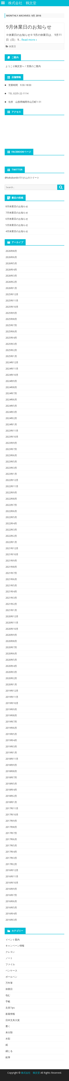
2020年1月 (11, 684)
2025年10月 (12, 306)
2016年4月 (11, 913)
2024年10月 (12, 374)
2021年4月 (11, 591)
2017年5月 (11, 845)
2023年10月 (12, 436)
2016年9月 (11, 888)
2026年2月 (11, 281)
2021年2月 (11, 603)
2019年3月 (11, 746)
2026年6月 (11, 257)
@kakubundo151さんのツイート (22, 177)
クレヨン (10, 951)
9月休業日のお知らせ (29, 27)
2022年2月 (11, 535)
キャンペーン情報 (15, 945)
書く (8, 1026)
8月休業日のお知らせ (17, 206)
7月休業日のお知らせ (17, 212)
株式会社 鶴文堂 (31, 1072)
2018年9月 (11, 764)
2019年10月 (12, 703)
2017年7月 (11, 833)
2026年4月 (11, 269)
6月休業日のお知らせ (17, 218)
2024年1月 (11, 424)
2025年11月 (12, 300)
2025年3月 (11, 343)
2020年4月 (11, 665)
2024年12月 (12, 362)
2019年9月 (11, 709)
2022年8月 (11, 498)
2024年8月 (11, 387)
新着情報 (10, 1013)
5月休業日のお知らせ (17, 225)
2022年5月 (11, 517)
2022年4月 (11, 523)
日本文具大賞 (13, 1020)
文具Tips (10, 1007)
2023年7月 (11, 449)
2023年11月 (12, 430)
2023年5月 (11, 461)
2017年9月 (11, 820)
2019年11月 (12, 696)
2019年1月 (11, 752)
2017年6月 (11, 839)
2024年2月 (11, 418)
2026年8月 (11, 250)
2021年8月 (11, 566)
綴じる (9, 1051)
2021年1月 (11, 610)
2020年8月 (11, 641)
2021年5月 (11, 585)
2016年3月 (11, 919)
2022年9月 (11, 492)
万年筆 (9, 982)
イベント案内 (13, 939)
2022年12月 (12, 480)
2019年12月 (12, 690)
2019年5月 (11, 734)
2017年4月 (11, 851)
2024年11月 (12, 368)
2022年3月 (11, 529)
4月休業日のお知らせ (17, 231)
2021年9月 (11, 560)
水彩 (8, 1038)
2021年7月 (11, 573)
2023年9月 (11, 442)
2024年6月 (11, 399)
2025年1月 (11, 356)
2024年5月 (11, 405)
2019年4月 (11, 740)
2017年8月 (11, 827)
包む (8, 995)
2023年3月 (11, 467)
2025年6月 (11, 331)
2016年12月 (12, 870)
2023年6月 (11, 455)
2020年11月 (12, 622)
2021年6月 (11, 579)
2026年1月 (11, 288)
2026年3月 (11, 275)
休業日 (12, 46)
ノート (9, 958)
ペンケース (11, 970)
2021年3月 (11, 597)
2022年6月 (11, 511)
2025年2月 (11, 350)
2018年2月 (11, 795)
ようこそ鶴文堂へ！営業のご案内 (23, 66)
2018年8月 (11, 771)
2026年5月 (11, 263)
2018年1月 (11, 802)
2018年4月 (11, 789)
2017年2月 (11, 864)
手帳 (8, 1001)
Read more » (29, 40)
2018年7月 (11, 777)
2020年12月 (12, 616)
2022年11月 (12, 486)
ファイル (10, 964)
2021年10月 (12, 554)
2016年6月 (11, 901)
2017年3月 (11, 857)
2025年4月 (11, 337)
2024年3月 (11, 412)
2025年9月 (11, 313)
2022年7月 (11, 504)
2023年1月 (11, 473)
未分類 (9, 1032)
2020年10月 (12, 628)
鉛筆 (8, 1057)
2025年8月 (11, 319)
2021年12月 (12, 548)
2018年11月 (12, 758)
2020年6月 (11, 653)
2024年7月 (11, 393)
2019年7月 (11, 721)
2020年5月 (11, 659)
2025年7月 (11, 325)
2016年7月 (11, 895)
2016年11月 (12, 876)
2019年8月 (11, 715)
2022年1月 (11, 542)
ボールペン (11, 976)
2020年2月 (11, 678)
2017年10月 (12, 814)
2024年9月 (11, 381)
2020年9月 (11, 634)
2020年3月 (11, 672)
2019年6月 (11, 727)
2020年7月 (11, 647)
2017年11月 (12, 808)
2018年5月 (11, 783)
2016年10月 (12, 882)
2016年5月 (11, 907)
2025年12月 (12, 294)
